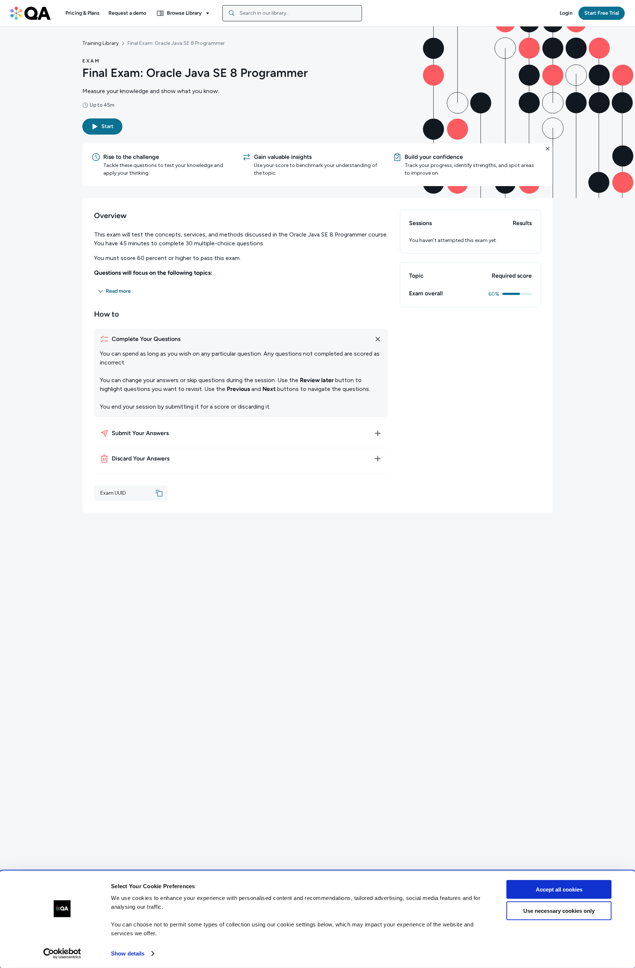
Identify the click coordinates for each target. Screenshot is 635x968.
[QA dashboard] (30, 13)
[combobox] (292, 13)
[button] (82, 13)
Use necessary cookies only (559, 911)
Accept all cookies (559, 889)
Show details (127, 953)
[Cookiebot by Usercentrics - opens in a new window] (62, 953)
